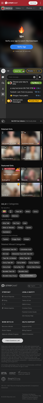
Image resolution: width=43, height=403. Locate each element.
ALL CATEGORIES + (28, 276)
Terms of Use (26, 300)
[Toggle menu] (2, 3)
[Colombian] (4, 211)
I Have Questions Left (12, 340)
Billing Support (27, 330)
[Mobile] (10, 211)
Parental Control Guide (29, 312)
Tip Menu (35, 83)
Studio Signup (6, 330)
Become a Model (7, 326)
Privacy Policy (26, 296)
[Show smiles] (34, 77)
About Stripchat (9, 296)
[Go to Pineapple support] (3, 379)
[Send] (39, 77)
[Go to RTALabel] (4, 373)
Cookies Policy (27, 308)
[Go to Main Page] (13, 3)
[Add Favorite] (3, 71)
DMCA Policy (26, 304)
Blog (5, 300)
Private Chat (34, 101)
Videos (20, 8)
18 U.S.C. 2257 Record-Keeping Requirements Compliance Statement (19, 386)
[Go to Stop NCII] (14, 379)
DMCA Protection (27, 334)
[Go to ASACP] (12, 373)
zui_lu (3, 204)
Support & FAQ (27, 326)
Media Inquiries (9, 308)
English (33, 286)
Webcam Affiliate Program (10, 334)
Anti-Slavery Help (27, 316)
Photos (31, 8)
